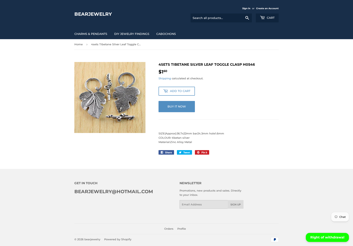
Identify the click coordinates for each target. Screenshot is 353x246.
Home (78, 44)
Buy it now (177, 106)
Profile (181, 228)
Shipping (165, 78)
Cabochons (166, 34)
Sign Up (235, 204)
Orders (168, 228)
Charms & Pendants (90, 34)
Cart (270, 18)
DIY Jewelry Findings (131, 34)
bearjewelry (93, 14)
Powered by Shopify (117, 239)
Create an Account (267, 8)
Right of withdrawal (327, 237)
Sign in (246, 8)
